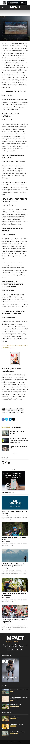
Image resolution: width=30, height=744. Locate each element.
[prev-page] (13, 454)
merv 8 (13, 412)
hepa (22, 410)
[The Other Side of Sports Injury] (5, 726)
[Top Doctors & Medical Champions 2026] (15, 502)
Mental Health (13, 718)
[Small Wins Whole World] (5, 706)
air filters (10, 408)
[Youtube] (21, 649)
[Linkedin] (10, 419)
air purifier (16, 408)
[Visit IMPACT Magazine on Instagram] (3, 463)
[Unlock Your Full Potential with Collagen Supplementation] (15, 585)
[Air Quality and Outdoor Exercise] (5, 433)
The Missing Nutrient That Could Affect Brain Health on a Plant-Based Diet (19, 440)
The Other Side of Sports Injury (17, 724)
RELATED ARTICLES (6, 427)
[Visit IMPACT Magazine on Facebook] (6, 463)
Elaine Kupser (5, 513)
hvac (10, 412)
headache (17, 410)
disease (8, 410)
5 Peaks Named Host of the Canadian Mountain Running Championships (13, 565)
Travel (12, 691)
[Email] (13, 419)
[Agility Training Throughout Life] (5, 448)
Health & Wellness (9, 30)
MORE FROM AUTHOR (17, 427)
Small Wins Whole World (15, 704)
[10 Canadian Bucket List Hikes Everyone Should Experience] (5, 699)
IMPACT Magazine (6, 541)
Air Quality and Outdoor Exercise (17, 731)
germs (12, 410)
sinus (22, 412)
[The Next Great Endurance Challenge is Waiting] (15, 529)
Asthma (21, 408)
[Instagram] (12, 649)
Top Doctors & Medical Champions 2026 (14, 511)
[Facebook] (3, 419)
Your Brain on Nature (15, 717)
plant (18, 412)
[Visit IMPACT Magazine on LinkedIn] (9, 463)
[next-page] (16, 454)
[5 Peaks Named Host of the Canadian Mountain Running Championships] (15, 555)
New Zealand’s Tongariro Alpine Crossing (19, 689)
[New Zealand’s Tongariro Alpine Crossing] (5, 691)
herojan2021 (4, 412)
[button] (2, 7)
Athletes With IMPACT (15, 706)
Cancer (3, 410)
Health (3, 30)
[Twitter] (6, 419)
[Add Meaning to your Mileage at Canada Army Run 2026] (15, 611)
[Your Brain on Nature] (5, 719)
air (6, 408)
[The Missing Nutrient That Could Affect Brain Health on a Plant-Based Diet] (5, 440)
